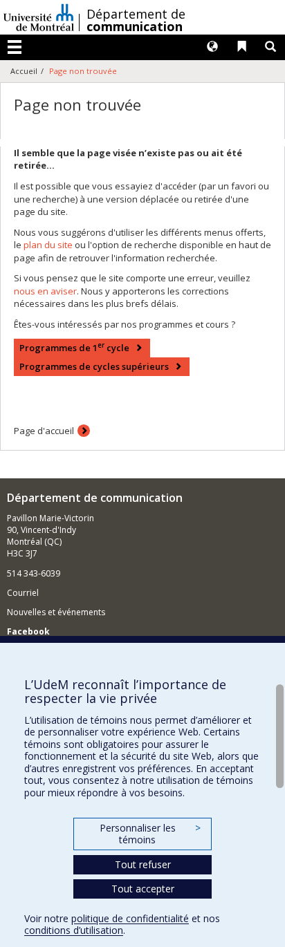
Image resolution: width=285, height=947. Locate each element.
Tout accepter (142, 888)
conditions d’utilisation (73, 930)
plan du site (48, 244)
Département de (135, 20)
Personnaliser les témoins (150, 834)
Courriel (23, 593)
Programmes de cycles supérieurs (94, 366)
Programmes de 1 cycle (74, 347)
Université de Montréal (38, 17)
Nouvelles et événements (56, 612)
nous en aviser (45, 291)
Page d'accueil (44, 430)
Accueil (23, 71)
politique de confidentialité (130, 918)
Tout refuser (143, 864)
